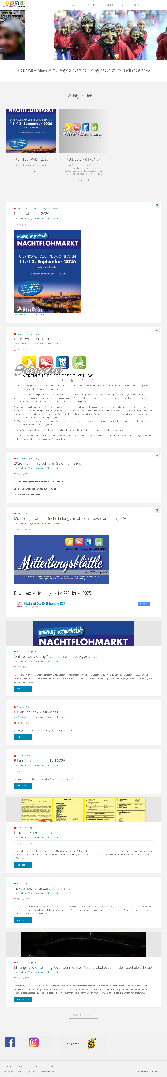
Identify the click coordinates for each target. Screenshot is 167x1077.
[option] (83, 35)
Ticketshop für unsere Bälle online (42, 888)
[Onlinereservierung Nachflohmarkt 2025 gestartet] (83, 633)
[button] (67, 57)
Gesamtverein (23, 208)
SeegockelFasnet (24, 707)
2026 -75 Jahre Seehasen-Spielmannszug (47, 463)
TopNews (55, 208)
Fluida (148, 1071)
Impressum (9, 1066)
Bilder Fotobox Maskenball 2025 (40, 711)
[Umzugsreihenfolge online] (83, 809)
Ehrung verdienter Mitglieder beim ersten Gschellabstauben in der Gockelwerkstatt (83, 967)
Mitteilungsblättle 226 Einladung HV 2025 (44, 603)
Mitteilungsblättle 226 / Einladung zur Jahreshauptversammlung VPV (70, 518)
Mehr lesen (31, 171)
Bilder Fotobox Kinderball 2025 (39, 760)
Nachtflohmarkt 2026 (31, 159)
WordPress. (158, 1071)
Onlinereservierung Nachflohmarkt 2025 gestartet (55, 656)
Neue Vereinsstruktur (83, 159)
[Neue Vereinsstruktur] (83, 152)
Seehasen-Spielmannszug (28, 458)
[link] (161, 5)
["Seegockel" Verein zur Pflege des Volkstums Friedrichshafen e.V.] (14, 5)
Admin (51, 1066)
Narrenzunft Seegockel (40, 208)
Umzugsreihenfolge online (36, 832)
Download (144, 604)
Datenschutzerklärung (31, 1066)
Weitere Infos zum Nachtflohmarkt (29, 314)
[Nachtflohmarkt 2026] (30, 152)
